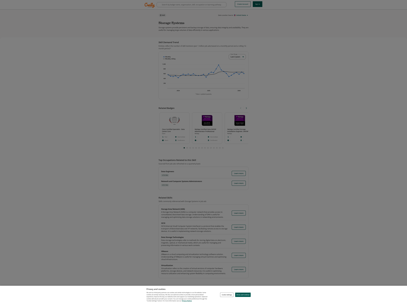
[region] (203, 294)
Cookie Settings (227, 295)
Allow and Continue (242, 295)
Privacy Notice (187, 301)
